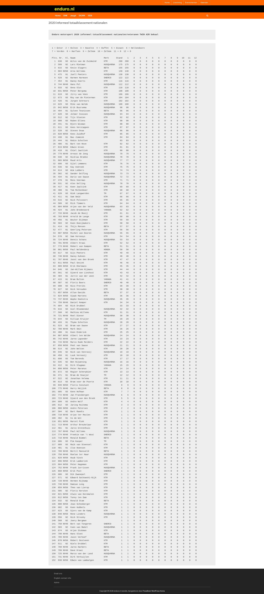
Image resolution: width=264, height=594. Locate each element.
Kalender (204, 3)
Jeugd (73, 15)
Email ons (58, 574)
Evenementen (191, 3)
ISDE (90, 15)
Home (167, 3)
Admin (56, 582)
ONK (65, 15)
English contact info (62, 578)
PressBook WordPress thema (154, 591)
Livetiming (177, 3)
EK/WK (82, 15)
